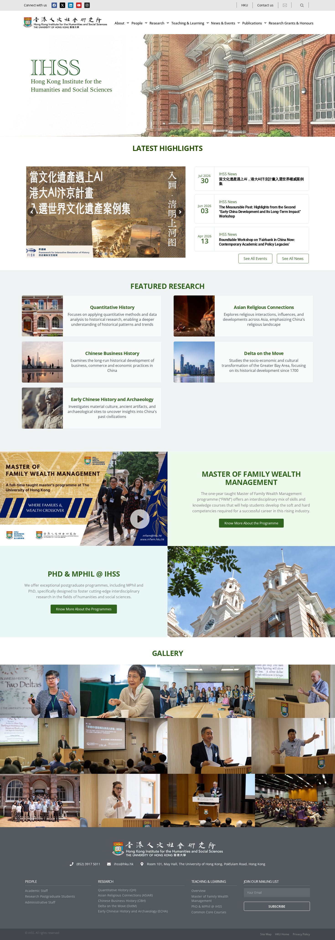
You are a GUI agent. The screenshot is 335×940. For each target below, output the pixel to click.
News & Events (223, 23)
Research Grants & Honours (291, 23)
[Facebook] (54, 5)
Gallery (167, 653)
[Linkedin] (70, 5)
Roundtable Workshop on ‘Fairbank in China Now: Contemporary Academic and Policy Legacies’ (257, 242)
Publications (252, 23)
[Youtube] (79, 5)
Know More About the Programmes (83, 609)
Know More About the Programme (251, 523)
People (137, 23)
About (119, 23)
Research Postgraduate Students (50, 896)
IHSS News (228, 173)
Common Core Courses (208, 912)
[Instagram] (87, 5)
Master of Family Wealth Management (209, 898)
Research (156, 23)
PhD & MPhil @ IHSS (206, 906)
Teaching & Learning (187, 23)
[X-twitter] (62, 5)
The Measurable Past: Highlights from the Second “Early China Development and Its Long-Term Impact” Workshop (260, 211)
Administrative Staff (40, 902)
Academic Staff (36, 890)
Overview (198, 890)
